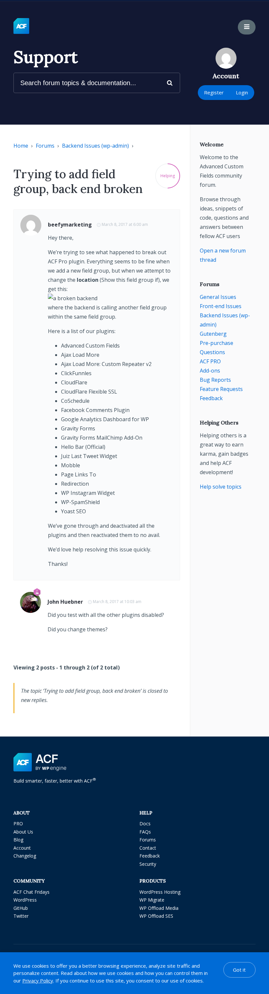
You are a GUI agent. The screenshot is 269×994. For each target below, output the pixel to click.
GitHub (20, 908)
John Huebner (65, 601)
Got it (239, 969)
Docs (145, 823)
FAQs (145, 832)
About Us (23, 832)
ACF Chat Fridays (31, 892)
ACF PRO (210, 361)
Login (242, 92)
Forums (45, 145)
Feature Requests (221, 389)
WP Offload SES (156, 916)
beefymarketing (70, 224)
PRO (18, 823)
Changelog (24, 856)
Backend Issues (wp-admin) (95, 145)
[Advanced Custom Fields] (21, 26)
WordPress (25, 900)
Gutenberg (213, 333)
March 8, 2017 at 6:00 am (125, 224)
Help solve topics (220, 486)
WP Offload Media (158, 908)
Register (214, 92)
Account (22, 848)
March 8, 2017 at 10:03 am (117, 601)
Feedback (211, 398)
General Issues (218, 297)
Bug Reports (215, 379)
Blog (18, 839)
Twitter (21, 916)
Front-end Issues (220, 306)
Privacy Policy (37, 980)
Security (147, 864)
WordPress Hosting (159, 892)
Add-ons (210, 370)
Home (20, 145)
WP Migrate (151, 900)
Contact (147, 848)
